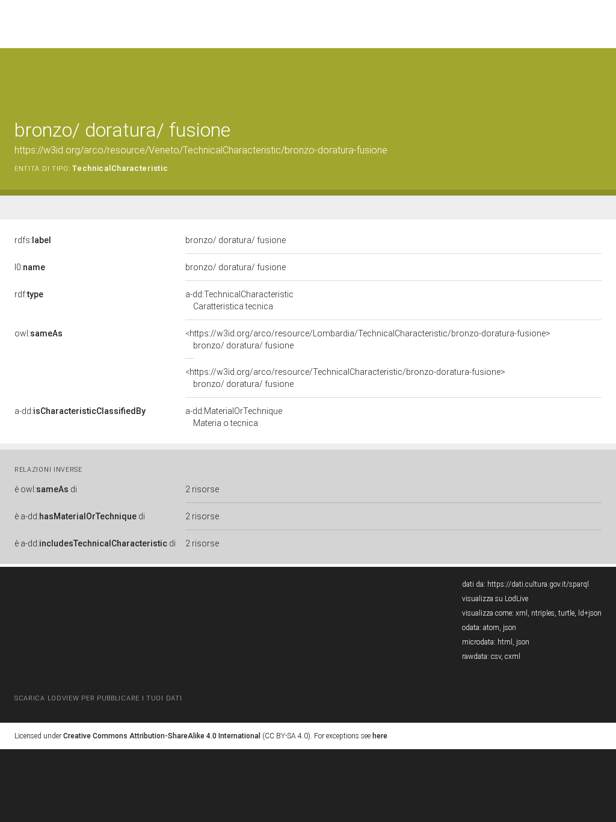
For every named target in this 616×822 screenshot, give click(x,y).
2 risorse (202, 489)
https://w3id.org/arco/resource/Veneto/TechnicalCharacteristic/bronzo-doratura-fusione (200, 150)
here (379, 736)
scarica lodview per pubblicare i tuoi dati (98, 698)
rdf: (28, 294)
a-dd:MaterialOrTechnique (233, 417)
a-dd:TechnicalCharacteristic (239, 300)
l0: (29, 267)
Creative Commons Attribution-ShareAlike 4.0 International (161, 736)
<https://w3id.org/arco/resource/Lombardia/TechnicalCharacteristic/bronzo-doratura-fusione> (367, 339)
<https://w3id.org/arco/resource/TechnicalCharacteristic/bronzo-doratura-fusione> (345, 378)
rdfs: (32, 240)
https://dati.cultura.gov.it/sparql (538, 584)
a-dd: (80, 411)
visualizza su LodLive (495, 599)
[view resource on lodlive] (596, 78)
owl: (38, 333)
